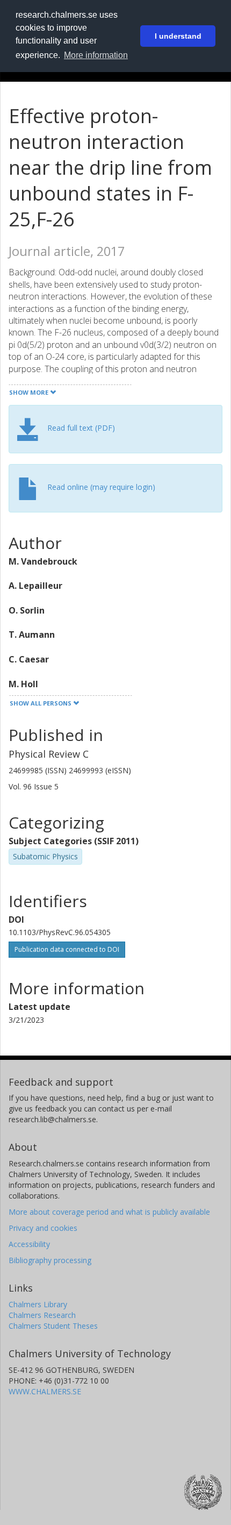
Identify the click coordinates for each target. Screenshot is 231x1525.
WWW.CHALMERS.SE (45, 1391)
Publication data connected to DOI (67, 949)
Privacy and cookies (43, 1228)
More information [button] (96, 55)
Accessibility (29, 1244)
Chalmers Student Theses (53, 1326)
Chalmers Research (42, 1315)
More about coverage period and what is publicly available (109, 1212)
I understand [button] (178, 36)
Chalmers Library (38, 1304)
